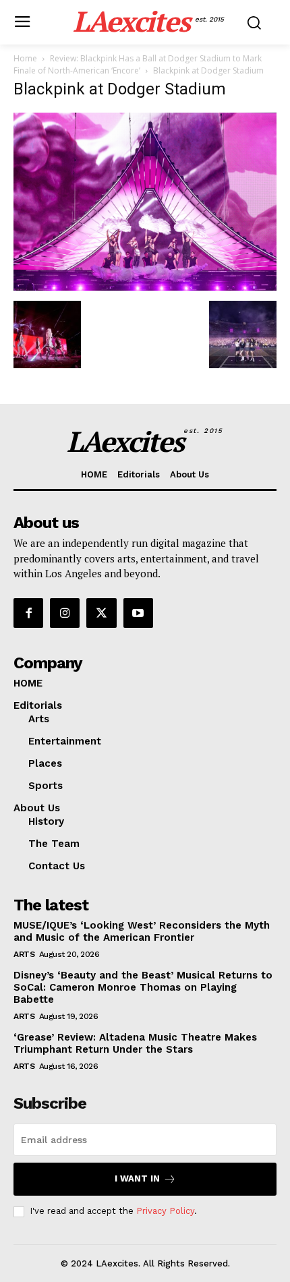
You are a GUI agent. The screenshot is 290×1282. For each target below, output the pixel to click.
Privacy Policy (165, 1211)
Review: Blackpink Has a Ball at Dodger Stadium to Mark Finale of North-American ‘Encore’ (137, 64)
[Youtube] (138, 613)
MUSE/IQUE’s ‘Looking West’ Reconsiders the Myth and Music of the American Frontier (141, 931)
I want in (137, 1178)
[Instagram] (65, 613)
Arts (23, 954)
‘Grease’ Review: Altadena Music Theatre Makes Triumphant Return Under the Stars (135, 1043)
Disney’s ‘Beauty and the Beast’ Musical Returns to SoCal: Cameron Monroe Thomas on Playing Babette (142, 987)
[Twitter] (101, 613)
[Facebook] (28, 613)
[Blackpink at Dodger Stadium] (145, 287)
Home (25, 58)
